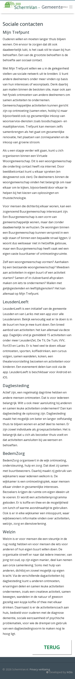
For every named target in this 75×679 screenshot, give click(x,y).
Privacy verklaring (39, 669)
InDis (70, 672)
